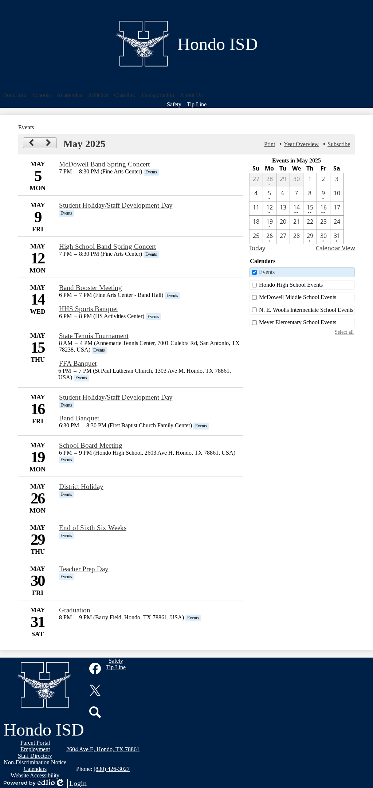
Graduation (74, 610)
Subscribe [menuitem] (338, 144)
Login (71, 783)
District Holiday (81, 486)
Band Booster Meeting (90, 287)
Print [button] (269, 144)
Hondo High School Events (291, 285)
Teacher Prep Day (84, 569)
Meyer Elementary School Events (297, 322)
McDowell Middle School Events (297, 297)
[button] (15, 95)
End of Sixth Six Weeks (92, 528)
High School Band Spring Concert (107, 246)
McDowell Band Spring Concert (104, 164)
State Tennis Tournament (94, 336)
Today (257, 248)
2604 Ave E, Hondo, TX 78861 (103, 749)
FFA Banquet (78, 363)
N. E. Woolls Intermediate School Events (306, 310)
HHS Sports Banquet (88, 309)
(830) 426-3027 (112, 769)
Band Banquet (79, 418)
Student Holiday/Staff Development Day (116, 205)
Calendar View (335, 248)
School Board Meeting (90, 445)
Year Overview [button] (301, 144)
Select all (344, 332)
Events (267, 272)
